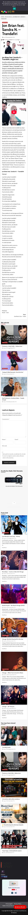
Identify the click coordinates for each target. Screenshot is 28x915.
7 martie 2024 (11, 708)
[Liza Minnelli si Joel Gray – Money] (14, 525)
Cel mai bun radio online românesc (11, 799)
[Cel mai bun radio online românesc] (14, 787)
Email (17, 439)
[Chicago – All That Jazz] (14, 695)
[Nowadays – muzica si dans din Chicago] (14, 560)
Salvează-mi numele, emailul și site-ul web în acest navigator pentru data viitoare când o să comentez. (13, 455)
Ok (14, 8)
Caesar (4, 348)
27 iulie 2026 (10, 800)
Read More (4, 547)
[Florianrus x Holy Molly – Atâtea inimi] (14, 334)
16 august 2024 (11, 538)
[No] (26, 5)
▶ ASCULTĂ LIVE (20, 907)
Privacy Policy (17, 903)
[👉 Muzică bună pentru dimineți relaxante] (14, 813)
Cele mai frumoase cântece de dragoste (13, 845)
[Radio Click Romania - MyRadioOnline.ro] (3, 871)
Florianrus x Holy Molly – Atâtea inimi (12, 346)
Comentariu (5, 419)
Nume (4, 439)
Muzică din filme (6, 532)
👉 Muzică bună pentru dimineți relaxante (12, 825)
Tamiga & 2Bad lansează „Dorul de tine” (13, 372)
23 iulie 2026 (10, 826)
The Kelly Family (6, 747)
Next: (20, 315)
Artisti (4, 743)
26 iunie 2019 (9, 37)
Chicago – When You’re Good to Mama (12, 673)
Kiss (4, 37)
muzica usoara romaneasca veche (9, 847)
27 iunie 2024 (10, 607)
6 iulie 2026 (10, 374)
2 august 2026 (10, 348)
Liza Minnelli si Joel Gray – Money (11, 536)
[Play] (12, 893)
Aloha (4, 852)
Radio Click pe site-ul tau (9, 905)
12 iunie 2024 (10, 641)
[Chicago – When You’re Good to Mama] (14, 661)
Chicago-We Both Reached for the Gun (12, 639)
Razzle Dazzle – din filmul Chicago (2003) (13, 605)
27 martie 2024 (11, 674)
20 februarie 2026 (11, 401)
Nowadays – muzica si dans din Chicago (13, 571)
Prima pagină (9, 903)
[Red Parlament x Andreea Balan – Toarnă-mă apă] (14, 386)
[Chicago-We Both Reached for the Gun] (14, 627)
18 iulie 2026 (9, 852)
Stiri (3, 795)
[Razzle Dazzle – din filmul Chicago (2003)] (14, 594)
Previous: (5, 311)
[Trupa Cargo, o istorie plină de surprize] (14, 839)
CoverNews (22, 910)
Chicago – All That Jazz (8, 706)
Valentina (5, 538)
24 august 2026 (10, 749)
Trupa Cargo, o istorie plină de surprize (12, 850)
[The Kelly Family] (14, 736)
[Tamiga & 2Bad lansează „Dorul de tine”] (14, 360)
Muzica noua (5, 22)
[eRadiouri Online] (4, 876)
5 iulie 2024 (10, 573)
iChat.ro (3, 874)
